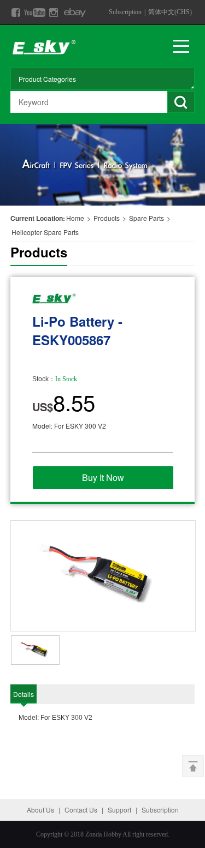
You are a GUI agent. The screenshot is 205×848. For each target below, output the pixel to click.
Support (119, 809)
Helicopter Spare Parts (45, 232)
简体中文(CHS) (170, 12)
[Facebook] (15, 12)
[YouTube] (34, 12)
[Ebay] (75, 12)
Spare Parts (147, 217)
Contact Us (81, 809)
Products (106, 217)
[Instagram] (53, 12)
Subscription (125, 12)
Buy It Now (103, 477)
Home (75, 217)
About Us (40, 809)
